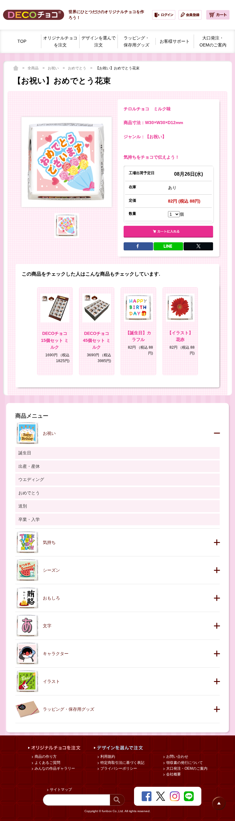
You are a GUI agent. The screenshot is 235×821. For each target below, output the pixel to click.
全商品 (33, 68)
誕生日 (24, 452)
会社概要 (173, 774)
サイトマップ (60, 789)
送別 (22, 506)
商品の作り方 (45, 756)
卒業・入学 (29, 519)
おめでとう (77, 68)
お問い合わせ (176, 756)
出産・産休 (29, 466)
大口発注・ (213, 41)
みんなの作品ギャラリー (54, 768)
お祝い (54, 68)
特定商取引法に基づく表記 (121, 763)
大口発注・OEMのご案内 (186, 768)
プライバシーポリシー (118, 768)
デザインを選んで (98, 41)
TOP (21, 41)
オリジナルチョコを (60, 41)
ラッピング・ (136, 41)
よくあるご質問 (47, 763)
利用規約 (107, 756)
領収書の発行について (184, 763)
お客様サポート (175, 41)
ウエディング (31, 479)
